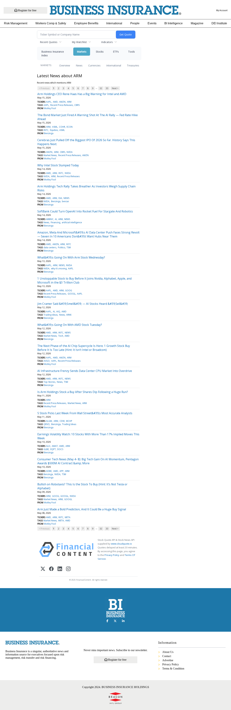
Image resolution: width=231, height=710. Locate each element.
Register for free (26, 10)
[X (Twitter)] (43, 569)
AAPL (48, 101)
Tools (131, 51)
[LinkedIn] (60, 569)
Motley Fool (50, 108)
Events (152, 23)
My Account (221, 10)
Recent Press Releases (61, 105)
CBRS (77, 105)
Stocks (100, 51)
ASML (55, 126)
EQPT (53, 449)
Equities (54, 130)
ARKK (68, 314)
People (135, 23)
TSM (69, 247)
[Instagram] (68, 569)
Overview (64, 65)
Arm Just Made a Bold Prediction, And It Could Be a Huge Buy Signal (81, 509)
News (79, 65)
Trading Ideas (50, 314)
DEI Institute (219, 23)
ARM (69, 101)
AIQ (58, 311)
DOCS (60, 449)
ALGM (49, 421)
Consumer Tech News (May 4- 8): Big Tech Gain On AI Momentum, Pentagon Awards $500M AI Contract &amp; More (88, 461)
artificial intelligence (72, 222)
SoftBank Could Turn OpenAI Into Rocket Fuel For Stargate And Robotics (85, 211)
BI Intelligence (173, 23)
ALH (48, 446)
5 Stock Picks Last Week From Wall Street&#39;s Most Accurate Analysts (84, 413)
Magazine (197, 23)
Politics (61, 247)
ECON (70, 126)
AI (56, 219)
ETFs (116, 51)
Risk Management (15, 23)
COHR (62, 126)
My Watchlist (79, 42)
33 (107, 88)
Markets (81, 51)
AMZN (62, 101)
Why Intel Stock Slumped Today (58, 165)
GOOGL (72, 293)
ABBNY (49, 219)
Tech (60, 335)
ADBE (49, 471)
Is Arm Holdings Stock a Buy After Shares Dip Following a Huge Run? (82, 392)
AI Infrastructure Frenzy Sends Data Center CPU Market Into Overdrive (84, 371)
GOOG (68, 290)
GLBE (46, 449)
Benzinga (48, 133)
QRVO (46, 424)
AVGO (46, 360)
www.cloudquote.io (121, 543)
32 (101, 88)
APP (62, 471)
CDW (62, 421)
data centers (49, 247)
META (67, 517)
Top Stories (49, 381)
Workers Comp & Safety (50, 23)
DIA (60, 198)
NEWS (66, 198)
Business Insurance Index (52, 53)
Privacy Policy (111, 555)
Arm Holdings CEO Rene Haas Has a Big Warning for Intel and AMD (81, 94)
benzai (65, 201)
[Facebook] (51, 569)
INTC (45, 130)
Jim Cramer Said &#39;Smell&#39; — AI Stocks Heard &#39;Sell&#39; (82, 304)
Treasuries (133, 65)
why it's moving (59, 268)
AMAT (55, 446)
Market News (50, 155)
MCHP (69, 421)
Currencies (94, 65)
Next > (115, 88)
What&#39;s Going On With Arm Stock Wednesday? (71, 257)
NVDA (70, 152)
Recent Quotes (48, 42)
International (114, 23)
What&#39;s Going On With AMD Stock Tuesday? (69, 325)
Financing (55, 222)
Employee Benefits (86, 23)
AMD (55, 101)
